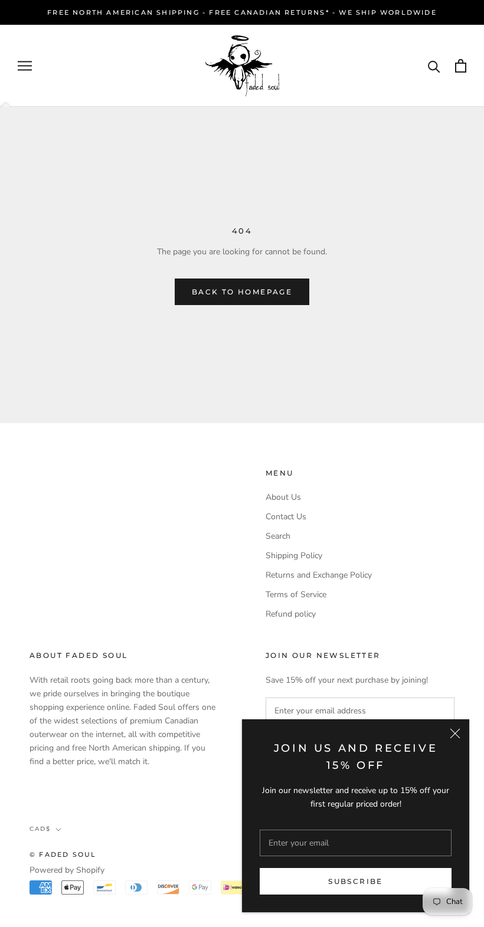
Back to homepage (242, 291)
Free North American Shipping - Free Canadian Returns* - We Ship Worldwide (242, 12)
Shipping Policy (294, 555)
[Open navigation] (25, 66)
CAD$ (40, 829)
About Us (283, 497)
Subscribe (355, 881)
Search (278, 536)
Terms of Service (296, 594)
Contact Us (286, 516)
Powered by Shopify (67, 870)
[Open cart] (460, 66)
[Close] (455, 733)
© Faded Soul (63, 854)
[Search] (434, 66)
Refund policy (291, 614)
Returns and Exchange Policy (319, 575)
